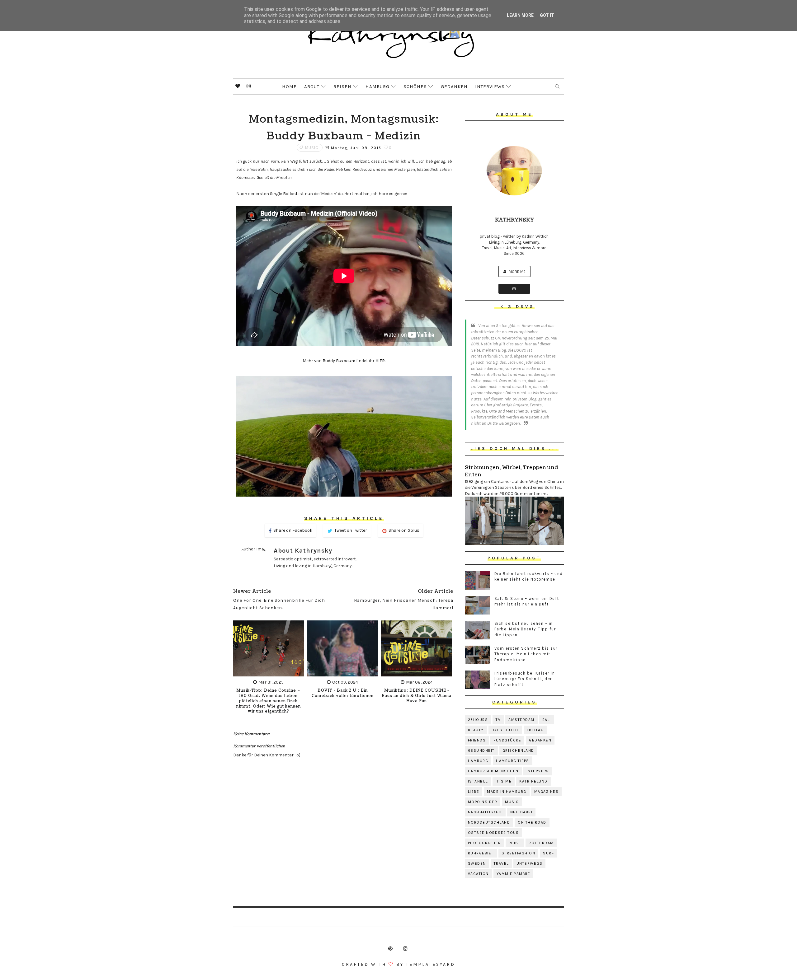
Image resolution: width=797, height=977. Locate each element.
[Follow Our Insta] (514, 289)
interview (537, 771)
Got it (547, 15)
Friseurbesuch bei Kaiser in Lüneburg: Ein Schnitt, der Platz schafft (524, 679)
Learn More (520, 15)
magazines (546, 791)
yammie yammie (514, 874)
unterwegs (529, 863)
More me (517, 271)
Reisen (342, 86)
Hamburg (377, 86)
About (311, 86)
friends (477, 740)
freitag (535, 730)
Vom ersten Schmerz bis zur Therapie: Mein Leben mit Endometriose (526, 654)
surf (548, 853)
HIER (380, 360)
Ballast (290, 193)
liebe (473, 791)
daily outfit (505, 730)
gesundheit (481, 750)
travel (501, 863)
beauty (476, 730)
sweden (477, 863)
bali (546, 720)
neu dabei (521, 812)
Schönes (415, 86)
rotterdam (541, 843)
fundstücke (507, 740)
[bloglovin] (238, 86)
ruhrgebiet (481, 853)
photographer (484, 843)
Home (289, 86)
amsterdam (521, 720)
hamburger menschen (493, 771)
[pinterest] (390, 948)
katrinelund (533, 781)
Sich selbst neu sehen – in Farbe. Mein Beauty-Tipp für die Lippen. (525, 629)
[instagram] (248, 86)
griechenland (518, 750)
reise (515, 843)
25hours (478, 720)
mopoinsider (483, 802)
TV (498, 720)
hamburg (478, 761)
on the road (532, 822)
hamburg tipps (512, 761)
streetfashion (518, 853)
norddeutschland (489, 822)
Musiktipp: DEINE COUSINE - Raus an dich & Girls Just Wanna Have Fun (416, 696)
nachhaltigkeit (485, 812)
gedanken (540, 740)
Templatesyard (430, 964)
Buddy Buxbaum (339, 360)
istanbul (478, 781)
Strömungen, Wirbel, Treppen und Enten (511, 471)
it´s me (504, 781)
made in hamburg (506, 791)
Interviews (490, 86)
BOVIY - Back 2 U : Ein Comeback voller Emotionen (343, 693)
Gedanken (454, 86)
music (311, 147)
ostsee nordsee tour (493, 832)
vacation (478, 874)
